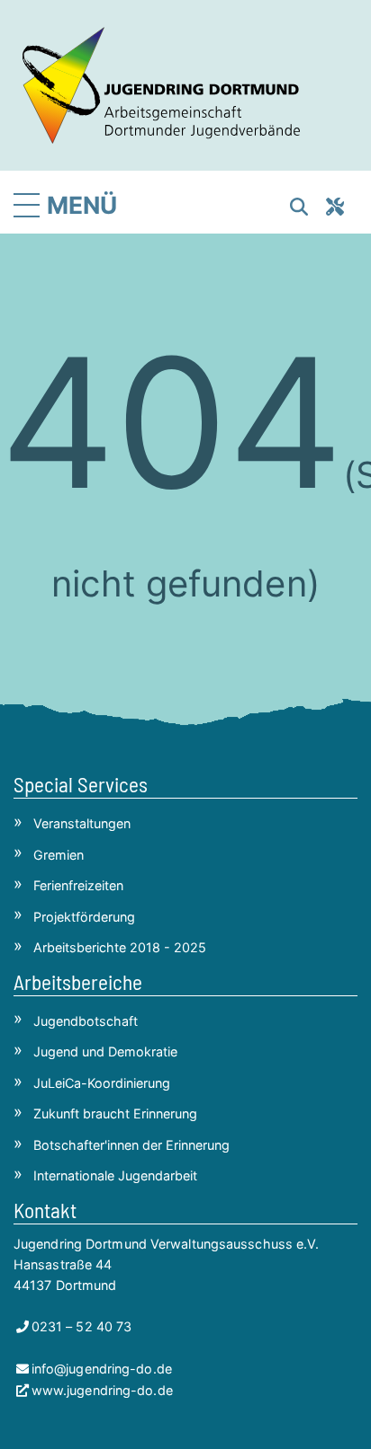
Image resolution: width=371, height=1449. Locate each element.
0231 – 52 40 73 (81, 1326)
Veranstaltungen (82, 823)
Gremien (58, 854)
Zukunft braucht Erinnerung (115, 1113)
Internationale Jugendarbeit (115, 1175)
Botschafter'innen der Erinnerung (131, 1145)
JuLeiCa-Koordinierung (101, 1083)
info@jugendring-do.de (102, 1368)
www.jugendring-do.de (102, 1390)
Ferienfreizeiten (78, 885)
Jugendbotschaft (85, 1021)
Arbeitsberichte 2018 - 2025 (119, 947)
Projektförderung (84, 916)
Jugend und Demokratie (105, 1051)
